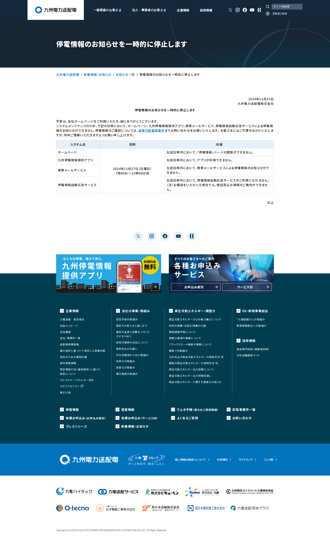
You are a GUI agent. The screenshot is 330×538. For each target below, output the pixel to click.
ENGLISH (280, 13)
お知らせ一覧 (125, 74)
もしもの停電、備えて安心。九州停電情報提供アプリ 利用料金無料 (108, 273)
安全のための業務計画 (73, 357)
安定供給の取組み (127, 319)
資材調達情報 (68, 363)
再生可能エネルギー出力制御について (191, 369)
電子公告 (65, 392)
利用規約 (222, 459)
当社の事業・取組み (136, 311)
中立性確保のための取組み (132, 355)
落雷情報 (127, 409)
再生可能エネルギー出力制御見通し (190, 375)
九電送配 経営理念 (72, 319)
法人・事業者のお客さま (149, 10)
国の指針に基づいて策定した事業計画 (82, 350)
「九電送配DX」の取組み (251, 319)
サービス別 (245, 287)
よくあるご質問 (187, 418)
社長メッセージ (69, 325)
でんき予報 (198, 409)
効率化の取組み (125, 361)
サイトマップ (246, 459)
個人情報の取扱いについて (190, 459)
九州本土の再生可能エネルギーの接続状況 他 (196, 357)
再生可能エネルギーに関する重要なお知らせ (195, 382)
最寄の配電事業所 (151, 130)
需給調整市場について (182, 332)
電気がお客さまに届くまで (131, 325)
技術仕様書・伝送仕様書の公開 (187, 325)
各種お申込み (86, 418)
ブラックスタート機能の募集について (190, 344)
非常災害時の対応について (132, 342)
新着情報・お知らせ (97, 74)
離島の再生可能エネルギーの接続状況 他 (193, 363)
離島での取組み (178, 350)
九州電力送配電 (67, 74)
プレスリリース (76, 426)
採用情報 (206, 10)
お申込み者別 (194, 287)
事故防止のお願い (127, 349)
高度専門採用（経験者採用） (253, 349)
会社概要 (65, 332)
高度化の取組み (125, 367)
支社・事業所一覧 (70, 338)
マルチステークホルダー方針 (77, 380)
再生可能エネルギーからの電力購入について (195, 319)
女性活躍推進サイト (248, 355)
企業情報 (183, 10)
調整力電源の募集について (185, 338)
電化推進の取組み (127, 374)
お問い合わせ (242, 418)
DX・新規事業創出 (255, 311)
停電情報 (72, 409)
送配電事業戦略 (69, 344)
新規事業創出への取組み (252, 325)
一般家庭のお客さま (108, 10)
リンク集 (268, 459)
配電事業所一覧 (244, 409)
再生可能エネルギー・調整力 (195, 311)
